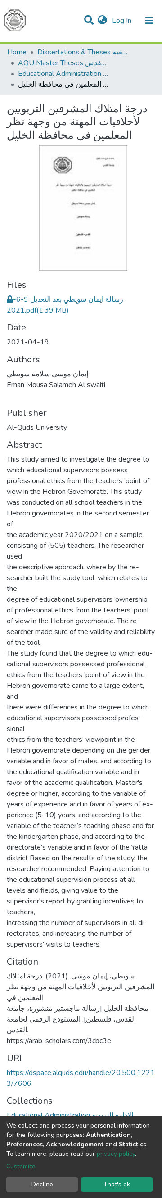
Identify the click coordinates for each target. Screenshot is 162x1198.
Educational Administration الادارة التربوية (63, 74)
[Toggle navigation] (149, 21)
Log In (122, 21)
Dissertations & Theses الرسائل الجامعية (82, 52)
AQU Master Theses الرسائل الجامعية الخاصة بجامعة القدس (63, 63)
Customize (21, 1166)
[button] (102, 20)
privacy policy (116, 1154)
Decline (42, 1184)
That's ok (117, 1184)
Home (17, 52)
